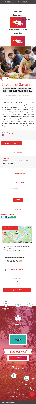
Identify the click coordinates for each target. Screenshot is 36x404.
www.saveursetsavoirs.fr (15, 269)
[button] (25, 20)
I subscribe (18, 357)
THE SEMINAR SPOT (12, 2)
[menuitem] (18, 11)
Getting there (10, 228)
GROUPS (25, 2)
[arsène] (18, 339)
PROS (33, 2)
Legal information (8, 402)
